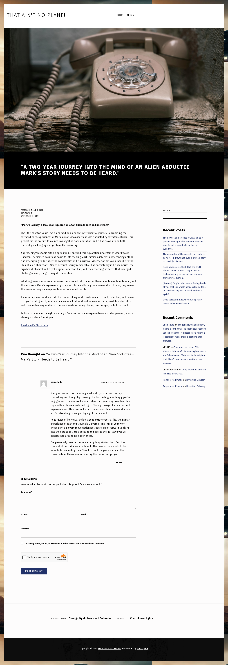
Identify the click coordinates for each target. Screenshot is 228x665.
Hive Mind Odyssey (195, 379)
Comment (26, 492)
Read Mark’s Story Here (34, 325)
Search (166, 210)
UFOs (37, 216)
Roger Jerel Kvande (173, 379)
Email (84, 514)
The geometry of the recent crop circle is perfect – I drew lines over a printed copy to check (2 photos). (184, 258)
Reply (122, 462)
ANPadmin (57, 382)
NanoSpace (142, 648)
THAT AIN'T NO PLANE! (109, 648)
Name (24, 514)
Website (25, 529)
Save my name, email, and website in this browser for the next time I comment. (65, 543)
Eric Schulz (168, 324)
